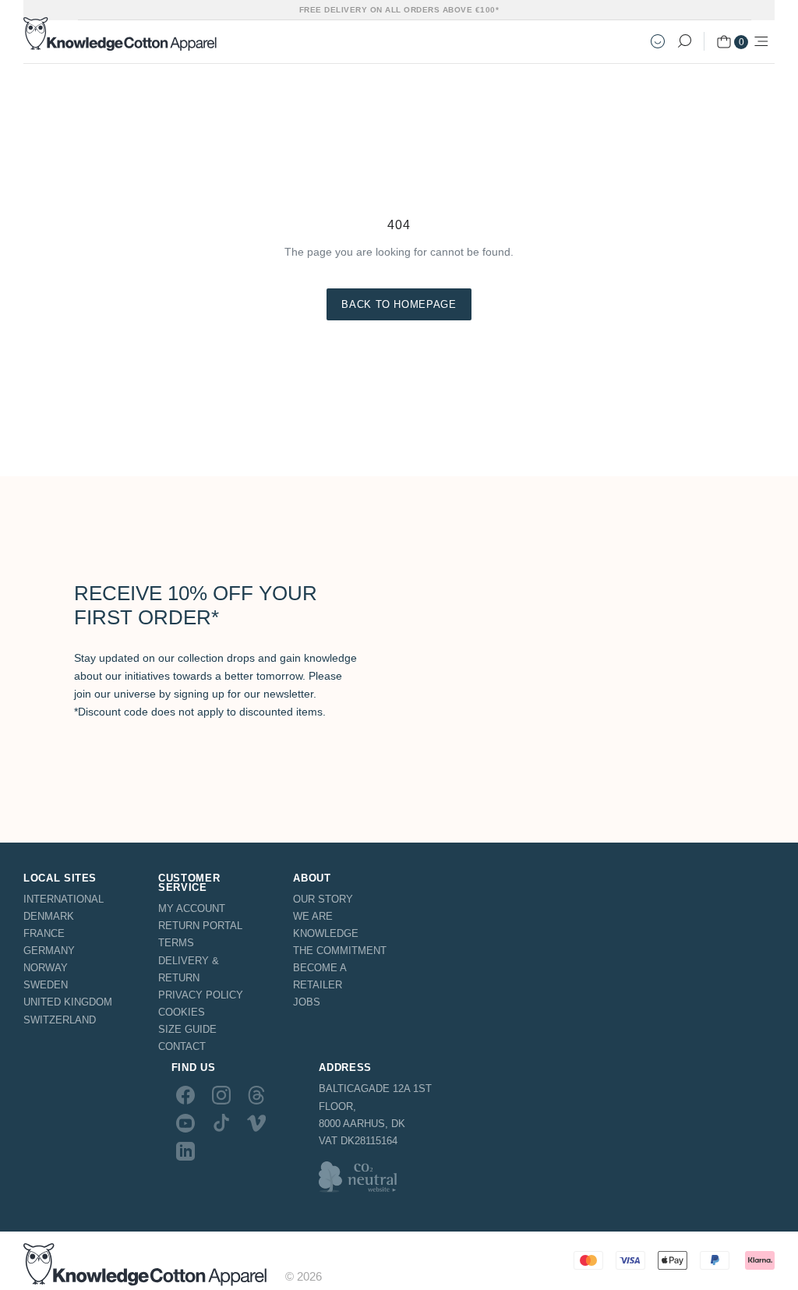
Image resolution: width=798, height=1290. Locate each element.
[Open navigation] (761, 41)
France (44, 933)
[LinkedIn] (185, 1151)
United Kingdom (67, 1002)
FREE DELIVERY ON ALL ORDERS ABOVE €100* (399, 9)
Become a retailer (319, 976)
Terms (176, 943)
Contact (182, 1046)
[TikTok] (221, 1123)
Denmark (48, 916)
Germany (49, 950)
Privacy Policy (200, 995)
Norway (45, 968)
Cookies (181, 1012)
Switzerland (59, 1020)
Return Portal (200, 925)
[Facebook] (185, 1094)
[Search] (684, 41)
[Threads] (256, 1094)
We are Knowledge (325, 924)
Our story (323, 899)
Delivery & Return (188, 969)
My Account (191, 908)
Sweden (45, 985)
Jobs (306, 1002)
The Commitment (340, 950)
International (63, 899)
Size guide (187, 1029)
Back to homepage (398, 304)
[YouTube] (185, 1123)
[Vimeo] (256, 1123)
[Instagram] (221, 1094)
